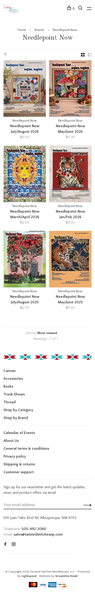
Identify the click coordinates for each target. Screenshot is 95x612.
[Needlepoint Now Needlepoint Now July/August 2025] (24, 260)
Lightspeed (29, 576)
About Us (11, 441)
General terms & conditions (26, 448)
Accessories (13, 379)
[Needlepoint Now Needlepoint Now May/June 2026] (70, 89)
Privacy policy (14, 456)
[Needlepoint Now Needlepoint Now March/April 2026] (24, 174)
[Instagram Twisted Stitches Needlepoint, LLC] (13, 545)
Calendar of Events (19, 433)
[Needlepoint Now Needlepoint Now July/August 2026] (24, 89)
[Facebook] (5, 545)
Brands (39, 30)
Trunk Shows (14, 394)
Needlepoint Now (65, 30)
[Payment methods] (33, 586)
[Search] (80, 9)
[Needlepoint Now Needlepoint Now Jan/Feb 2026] (70, 174)
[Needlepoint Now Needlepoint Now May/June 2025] (70, 260)
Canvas (9, 371)
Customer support (18, 472)
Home (22, 30)
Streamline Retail (66, 576)
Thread (9, 402)
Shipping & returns (19, 464)
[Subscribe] (86, 505)
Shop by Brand (15, 418)
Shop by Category (18, 410)
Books (8, 386)
